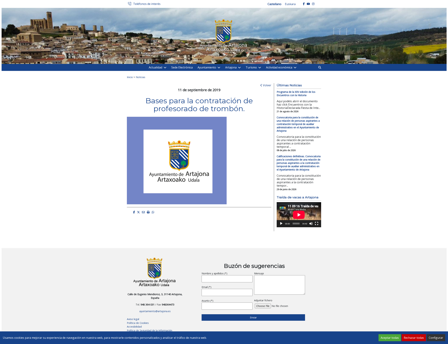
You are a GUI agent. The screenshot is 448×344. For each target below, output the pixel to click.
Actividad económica (279, 67)
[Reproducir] (281, 223)
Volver (266, 85)
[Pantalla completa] (316, 223)
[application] (299, 214)
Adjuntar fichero (263, 300)
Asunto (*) (207, 300)
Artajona (231, 67)
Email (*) (206, 287)
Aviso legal (133, 319)
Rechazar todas (414, 338)
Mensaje (259, 273)
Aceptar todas (390, 338)
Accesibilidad (134, 326)
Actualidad (155, 67)
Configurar (436, 338)
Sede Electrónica (182, 67)
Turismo (251, 67)
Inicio (130, 77)
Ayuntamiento (207, 67)
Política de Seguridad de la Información (149, 330)
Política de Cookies (138, 323)
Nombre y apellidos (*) (214, 273)
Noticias (140, 77)
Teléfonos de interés (146, 4)
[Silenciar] (311, 223)
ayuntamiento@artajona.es (155, 311)
